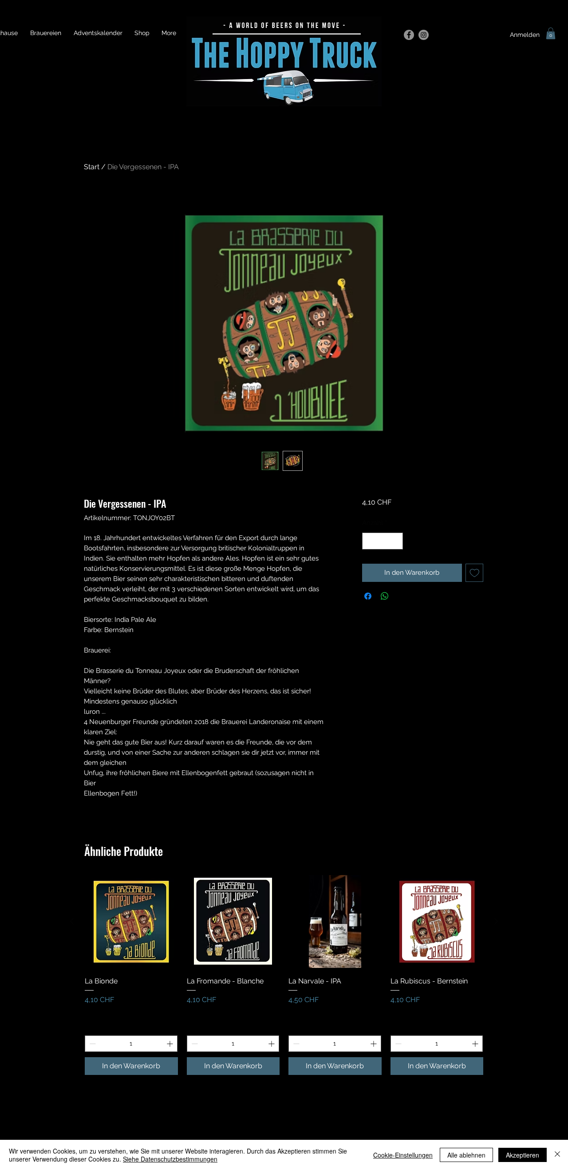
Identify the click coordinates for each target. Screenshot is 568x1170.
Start (91, 167)
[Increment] (396, 541)
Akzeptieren (522, 1154)
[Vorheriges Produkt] (72, 921)
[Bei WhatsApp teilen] (384, 596)
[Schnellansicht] (131, 921)
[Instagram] (423, 35)
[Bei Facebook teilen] (368, 596)
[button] (551, 33)
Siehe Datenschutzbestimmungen (170, 1158)
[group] (284, 975)
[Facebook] (409, 35)
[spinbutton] (382, 541)
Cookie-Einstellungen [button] (403, 1154)
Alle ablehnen (466, 1154)
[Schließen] (557, 1155)
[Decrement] (369, 541)
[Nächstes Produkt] (496, 921)
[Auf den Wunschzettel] (474, 573)
